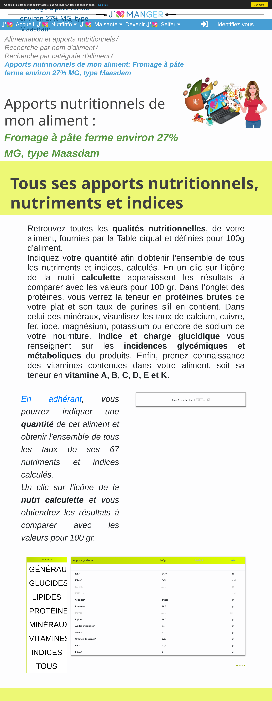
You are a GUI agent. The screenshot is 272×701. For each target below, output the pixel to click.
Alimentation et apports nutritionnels (60, 39)
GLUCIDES (48, 583)
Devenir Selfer (151, 24)
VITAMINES (49, 638)
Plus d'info (102, 4)
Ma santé (105, 24)
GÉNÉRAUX (50, 569)
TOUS (46, 666)
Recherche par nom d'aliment (50, 47)
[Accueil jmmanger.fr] (136, 14)
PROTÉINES (51, 611)
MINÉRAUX (49, 624)
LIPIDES (46, 597)
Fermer (240, 665)
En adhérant (51, 399)
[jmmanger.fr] (214, 14)
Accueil (23, 24)
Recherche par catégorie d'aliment (57, 56)
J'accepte (259, 4)
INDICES (46, 652)
